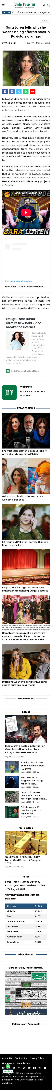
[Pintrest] (29, 1068)
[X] (19, 91)
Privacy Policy (37, 1058)
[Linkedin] (34, 1068)
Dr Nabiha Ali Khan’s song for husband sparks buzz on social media (24, 683)
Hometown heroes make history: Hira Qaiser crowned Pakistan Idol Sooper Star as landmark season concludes (23, 636)
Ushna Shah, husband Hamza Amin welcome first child (22, 498)
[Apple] (45, 1068)
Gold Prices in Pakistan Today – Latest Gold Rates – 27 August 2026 (23, 860)
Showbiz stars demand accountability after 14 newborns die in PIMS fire (24, 452)
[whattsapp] (7, 1066)
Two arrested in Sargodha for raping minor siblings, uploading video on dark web (34, 784)
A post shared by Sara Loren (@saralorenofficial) (27, 286)
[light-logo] (25, 5)
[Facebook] (5, 91)
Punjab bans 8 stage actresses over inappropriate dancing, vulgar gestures (25, 589)
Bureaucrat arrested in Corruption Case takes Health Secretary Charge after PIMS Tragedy (25, 749)
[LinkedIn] (12, 91)
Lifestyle (45, 21)
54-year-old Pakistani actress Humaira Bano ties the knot (25, 543)
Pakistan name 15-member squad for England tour (31, 810)
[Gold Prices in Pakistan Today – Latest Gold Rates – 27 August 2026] (26, 842)
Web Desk (10, 42)
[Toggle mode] (44, 5)
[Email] (32, 91)
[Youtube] (14, 1068)
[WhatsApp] (25, 91)
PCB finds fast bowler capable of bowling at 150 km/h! (32, 765)
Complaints (8, 1063)
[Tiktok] (24, 1068)
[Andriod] (40, 1068)
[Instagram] (19, 1068)
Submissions (23, 1063)
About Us (7, 1058)
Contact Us (21, 1058)
